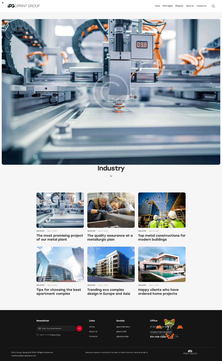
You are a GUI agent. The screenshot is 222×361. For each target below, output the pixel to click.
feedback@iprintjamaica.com (24, 355)
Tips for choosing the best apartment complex (58, 292)
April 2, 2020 (154, 285)
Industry (40, 231)
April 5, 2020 (154, 231)
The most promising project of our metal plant (59, 237)
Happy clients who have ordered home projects (158, 292)
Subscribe (79, 329)
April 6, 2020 (103, 231)
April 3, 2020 (103, 285)
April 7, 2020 (52, 231)
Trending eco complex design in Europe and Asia (108, 292)
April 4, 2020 (52, 285)
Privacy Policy (55, 335)
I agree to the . (50, 335)
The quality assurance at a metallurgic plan (110, 237)
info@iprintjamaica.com (160, 332)
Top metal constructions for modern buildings (162, 237)
